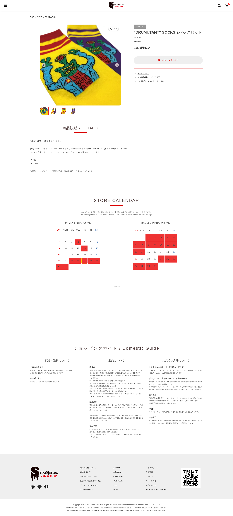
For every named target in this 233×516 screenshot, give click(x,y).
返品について (143, 73)
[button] (44, 111)
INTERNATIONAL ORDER (156, 490)
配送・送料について (88, 468)
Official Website (86, 490)
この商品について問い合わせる (151, 81)
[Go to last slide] (44, 65)
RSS (114, 485)
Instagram (117, 472)
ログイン (149, 476)
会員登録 (149, 472)
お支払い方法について (89, 476)
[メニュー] (5, 5)
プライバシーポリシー (89, 485)
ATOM (115, 490)
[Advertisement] (116, 308)
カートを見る (151, 481)
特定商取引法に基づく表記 (149, 77)
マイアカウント (152, 468)
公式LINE (116, 468)
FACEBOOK (118, 481)
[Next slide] (117, 65)
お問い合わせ (151, 485)
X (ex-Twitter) (118, 476)
